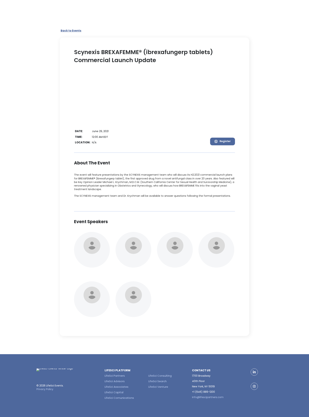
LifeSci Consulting (160, 376)
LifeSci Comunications (119, 398)
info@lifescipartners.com (208, 397)
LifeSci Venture (158, 387)
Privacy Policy (44, 389)
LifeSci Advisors (115, 381)
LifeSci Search (157, 381)
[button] (222, 141)
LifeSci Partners (115, 376)
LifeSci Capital (114, 392)
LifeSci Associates (116, 387)
